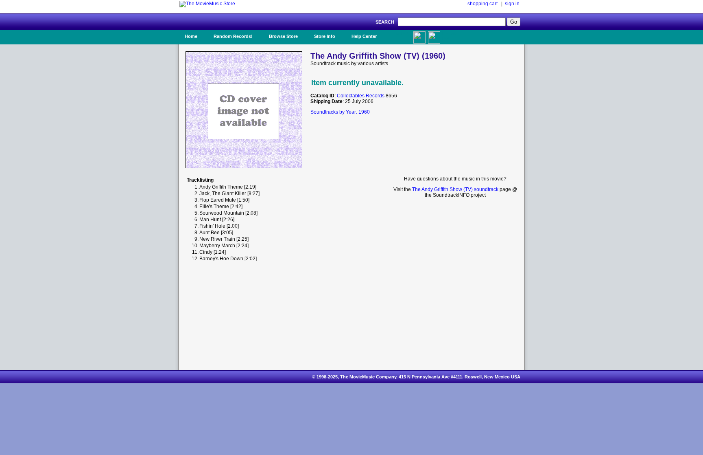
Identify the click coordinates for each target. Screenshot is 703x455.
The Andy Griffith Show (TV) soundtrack (455, 189)
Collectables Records (360, 96)
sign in (512, 4)
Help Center (364, 36)
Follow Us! (449, 36)
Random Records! (233, 36)
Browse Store (283, 36)
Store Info (324, 36)
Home (191, 36)
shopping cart (482, 4)
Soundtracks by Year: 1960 (340, 112)
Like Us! (399, 33)
